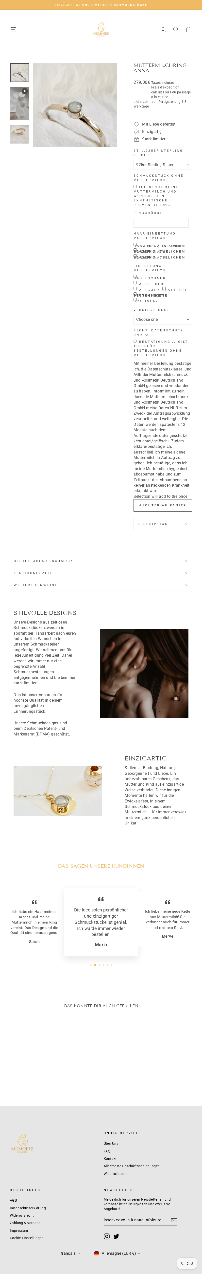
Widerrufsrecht (116, 1174)
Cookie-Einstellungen (27, 1238)
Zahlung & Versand (25, 1223)
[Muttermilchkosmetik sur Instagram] (107, 1236)
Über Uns (111, 1143)
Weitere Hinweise (35, 585)
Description (152, 524)
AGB (13, 1200)
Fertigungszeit (33, 573)
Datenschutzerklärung (28, 1208)
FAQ (107, 1151)
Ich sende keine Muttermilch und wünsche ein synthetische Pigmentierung (156, 196)
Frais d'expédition (165, 87)
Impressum (19, 1230)
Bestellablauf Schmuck (43, 561)
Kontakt (110, 1159)
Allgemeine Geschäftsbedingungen (132, 1166)
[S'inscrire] (174, 1220)
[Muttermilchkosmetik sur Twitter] (116, 1236)
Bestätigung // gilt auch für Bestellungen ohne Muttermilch (161, 348)
